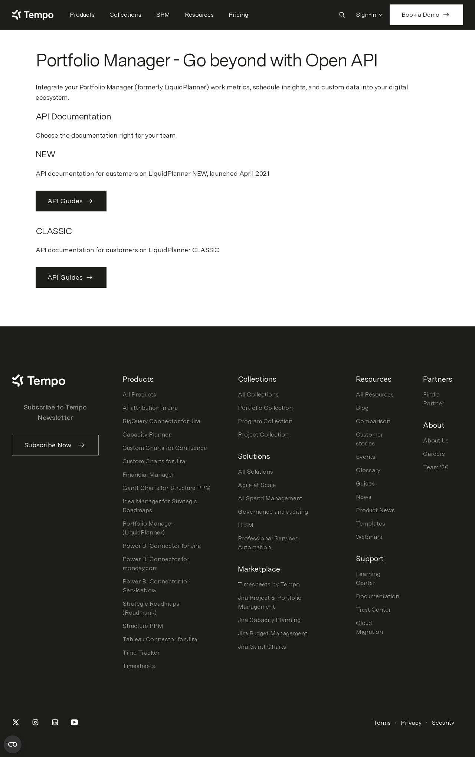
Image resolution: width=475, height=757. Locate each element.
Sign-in (366, 14)
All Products (139, 394)
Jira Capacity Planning (269, 619)
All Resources (375, 394)
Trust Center (373, 609)
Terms (382, 722)
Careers (434, 453)
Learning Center (368, 578)
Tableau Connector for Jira (159, 639)
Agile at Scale (257, 484)
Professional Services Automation (268, 543)
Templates (370, 523)
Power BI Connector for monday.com (155, 564)
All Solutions (255, 471)
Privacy (411, 722)
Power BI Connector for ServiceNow (155, 586)
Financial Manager (148, 474)
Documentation (377, 596)
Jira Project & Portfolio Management (270, 602)
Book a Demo (420, 14)
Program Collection (265, 421)
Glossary (368, 470)
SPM (163, 14)
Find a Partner (433, 399)
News (363, 496)
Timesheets (138, 665)
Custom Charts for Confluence (164, 447)
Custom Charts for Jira (153, 461)
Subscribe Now (47, 445)
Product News (375, 510)
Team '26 (436, 467)
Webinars (369, 536)
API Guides (65, 201)
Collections (125, 14)
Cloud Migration (369, 627)
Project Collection (263, 434)
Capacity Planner (146, 434)
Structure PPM (142, 625)
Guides (365, 483)
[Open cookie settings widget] (13, 744)
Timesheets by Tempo (269, 584)
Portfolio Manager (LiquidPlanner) (147, 528)
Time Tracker (141, 652)
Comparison (373, 421)
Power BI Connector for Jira (161, 545)
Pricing (238, 14)
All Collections (258, 394)
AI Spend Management (270, 498)
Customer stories (369, 439)
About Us (436, 440)
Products (82, 14)
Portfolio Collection (265, 407)
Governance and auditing (273, 511)
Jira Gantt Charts (262, 646)
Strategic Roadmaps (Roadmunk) (150, 608)
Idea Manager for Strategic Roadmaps (159, 506)
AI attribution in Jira (150, 407)
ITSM (245, 525)
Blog (362, 407)
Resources (199, 14)
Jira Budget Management (272, 633)
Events (365, 456)
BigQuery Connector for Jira (161, 421)
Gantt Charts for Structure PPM (166, 487)
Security (443, 722)
